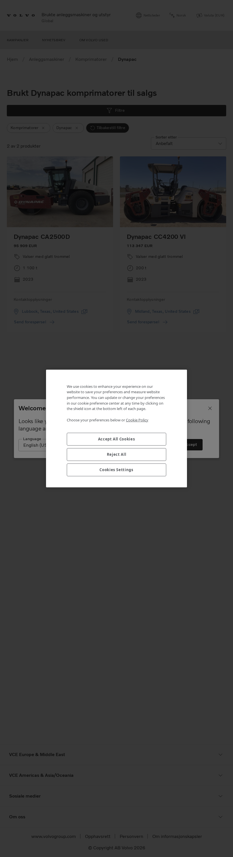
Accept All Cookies (116, 439)
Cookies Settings (116, 469)
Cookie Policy (137, 420)
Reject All (116, 454)
